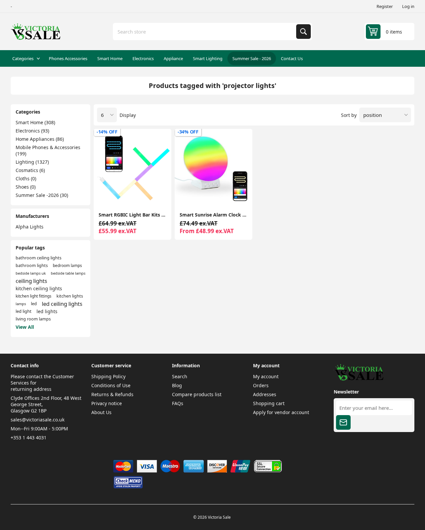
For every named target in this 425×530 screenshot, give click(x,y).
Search (303, 31)
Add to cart (132, 196)
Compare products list (196, 394)
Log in (408, 6)
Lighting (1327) (32, 162)
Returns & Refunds (112, 394)
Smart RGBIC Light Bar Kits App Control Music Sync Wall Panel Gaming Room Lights (132, 215)
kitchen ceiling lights (39, 288)
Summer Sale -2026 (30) (42, 195)
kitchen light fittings (33, 296)
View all (25, 327)
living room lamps (33, 319)
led (34, 304)
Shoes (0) (26, 187)
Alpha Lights (29, 226)
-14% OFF (107, 132)
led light (24, 311)
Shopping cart (269, 403)
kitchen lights (69, 296)
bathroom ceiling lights (38, 258)
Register (385, 6)
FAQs (177, 403)
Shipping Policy (108, 376)
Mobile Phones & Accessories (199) (48, 150)
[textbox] (205, 31)
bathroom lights (32, 265)
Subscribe (343, 422)
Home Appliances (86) (40, 139)
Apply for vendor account (281, 412)
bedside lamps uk (31, 273)
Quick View (160, 196)
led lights (47, 311)
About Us (101, 412)
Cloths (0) (26, 178)
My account (266, 376)
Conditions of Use (110, 385)
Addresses (264, 394)
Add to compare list (104, 196)
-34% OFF (188, 132)
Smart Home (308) (35, 122)
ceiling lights (31, 281)
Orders (261, 385)
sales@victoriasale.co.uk (37, 419)
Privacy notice (106, 403)
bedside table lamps (68, 273)
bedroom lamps (67, 265)
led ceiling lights (62, 304)
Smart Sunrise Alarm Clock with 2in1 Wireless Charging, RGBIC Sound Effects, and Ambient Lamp (213, 215)
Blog (177, 385)
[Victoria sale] (358, 379)
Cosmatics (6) (30, 170)
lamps (21, 303)
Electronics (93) (32, 131)
